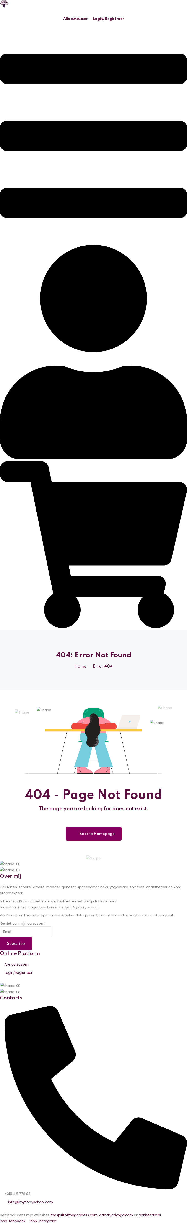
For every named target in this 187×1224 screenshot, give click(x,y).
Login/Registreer (108, 19)
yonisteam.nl (150, 1215)
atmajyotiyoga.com (116, 1215)
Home (80, 666)
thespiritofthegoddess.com (74, 1215)
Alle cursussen (75, 19)
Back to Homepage (97, 834)
